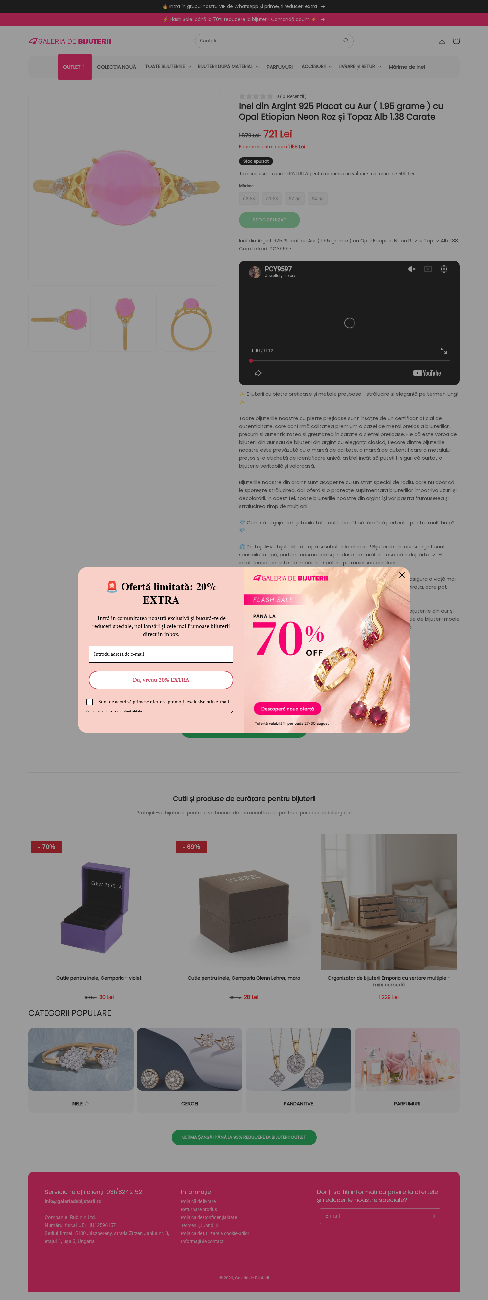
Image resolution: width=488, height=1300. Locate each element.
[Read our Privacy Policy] (232, 712)
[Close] (402, 575)
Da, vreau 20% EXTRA (161, 679)
